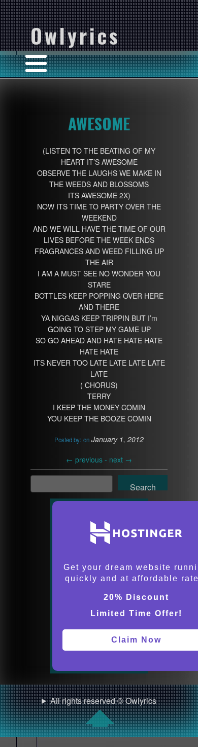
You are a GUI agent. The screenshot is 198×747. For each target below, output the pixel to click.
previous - (87, 459)
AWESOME (99, 123)
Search (143, 485)
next (120, 459)
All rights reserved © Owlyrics (103, 700)
